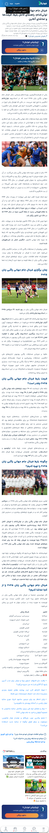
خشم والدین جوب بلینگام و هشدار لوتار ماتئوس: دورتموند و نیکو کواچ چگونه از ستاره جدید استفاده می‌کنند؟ (24, 722)
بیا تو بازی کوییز (7, 734)
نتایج (24, 831)
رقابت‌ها (6, 831)
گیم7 (15, 831)
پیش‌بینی (34, 831)
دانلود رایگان (21, 50)
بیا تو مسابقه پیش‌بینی (36, 742)
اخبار (43, 831)
